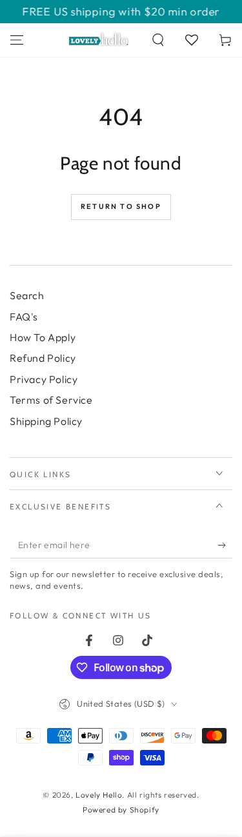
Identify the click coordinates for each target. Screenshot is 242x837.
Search (27, 295)
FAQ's (24, 316)
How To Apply (43, 337)
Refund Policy (43, 357)
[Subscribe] (224, 545)
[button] (158, 40)
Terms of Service (51, 399)
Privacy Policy (43, 379)
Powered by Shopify (121, 809)
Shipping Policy (46, 421)
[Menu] (17, 40)
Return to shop (121, 206)
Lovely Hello (99, 795)
